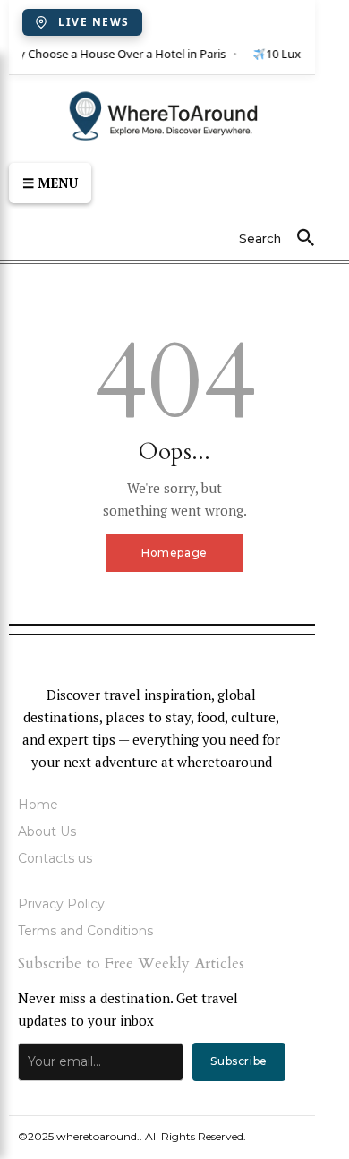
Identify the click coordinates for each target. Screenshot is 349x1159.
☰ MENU (50, 183)
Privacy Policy (61, 904)
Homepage (174, 552)
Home (38, 805)
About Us (47, 831)
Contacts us (55, 858)
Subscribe (238, 1061)
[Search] (305, 238)
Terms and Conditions (85, 931)
